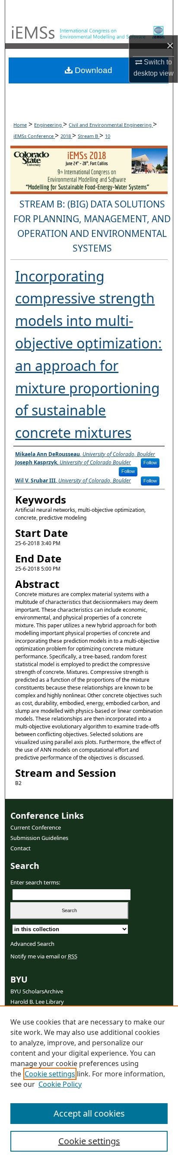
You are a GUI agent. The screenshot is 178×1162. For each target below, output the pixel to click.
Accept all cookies (89, 1113)
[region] (89, 1084)
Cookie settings (50, 1074)
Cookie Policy (60, 1084)
